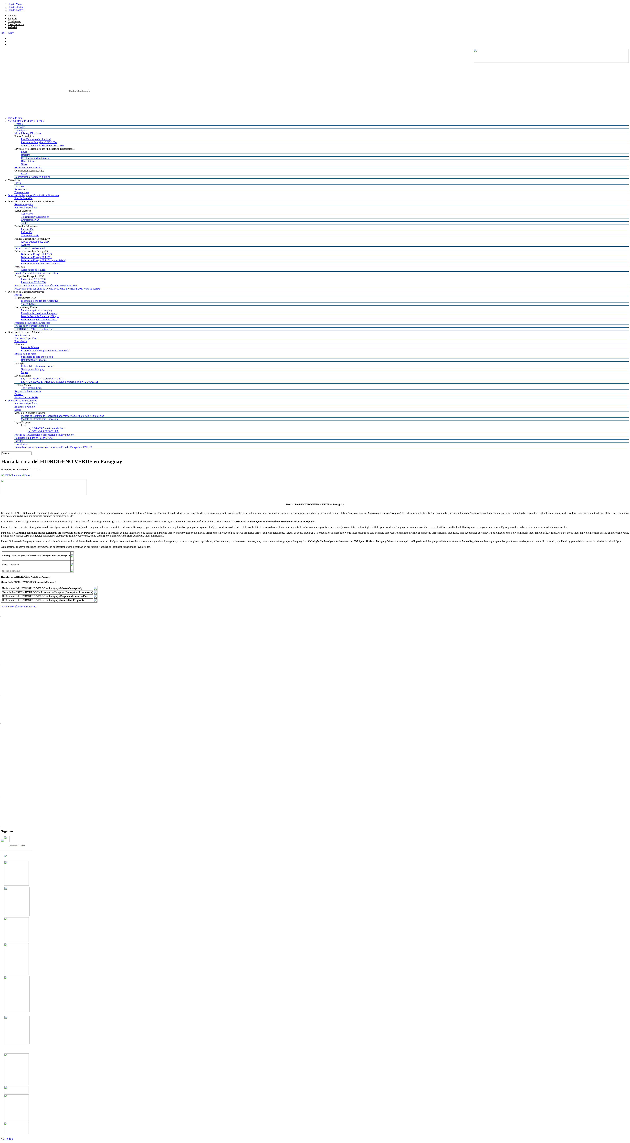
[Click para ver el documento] (16, 884)
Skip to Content (16, 7)
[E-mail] (26, 475)
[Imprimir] (15, 475)
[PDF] (5, 475)
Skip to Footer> (16, 10)
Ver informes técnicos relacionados (19, 606)
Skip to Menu (15, 4)
